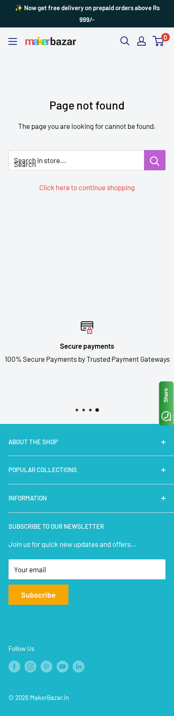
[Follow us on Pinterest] (46, 665)
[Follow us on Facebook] (14, 665)
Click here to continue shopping (87, 187)
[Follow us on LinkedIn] (78, 665)
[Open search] (125, 41)
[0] (158, 41)
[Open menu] (12, 41)
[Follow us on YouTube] (62, 665)
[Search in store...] (155, 160)
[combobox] (76, 160)
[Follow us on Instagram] (30, 665)
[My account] (141, 41)
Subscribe (38, 594)
